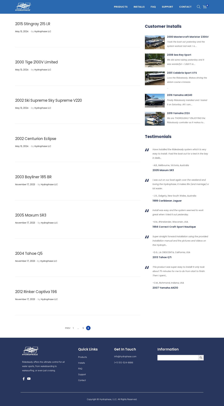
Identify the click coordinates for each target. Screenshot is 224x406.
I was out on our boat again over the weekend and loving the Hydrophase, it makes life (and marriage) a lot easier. (181, 184)
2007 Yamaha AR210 (165, 287)
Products (82, 357)
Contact (82, 380)
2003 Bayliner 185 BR (33, 176)
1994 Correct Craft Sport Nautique (174, 226)
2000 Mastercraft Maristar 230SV (188, 37)
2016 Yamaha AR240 (179, 95)
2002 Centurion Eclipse (35, 138)
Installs (81, 362)
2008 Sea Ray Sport (179, 55)
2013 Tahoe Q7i (162, 257)
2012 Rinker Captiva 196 (36, 291)
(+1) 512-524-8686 (123, 362)
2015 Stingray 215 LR (32, 23)
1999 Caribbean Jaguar (167, 200)
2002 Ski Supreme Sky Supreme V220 (48, 100)
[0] (204, 7)
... (187, 82)
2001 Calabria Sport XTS (182, 73)
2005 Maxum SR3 (30, 215)
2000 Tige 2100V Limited (36, 62)
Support (82, 374)
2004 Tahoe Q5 (29, 253)
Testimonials (158, 136)
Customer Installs (163, 26)
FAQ (80, 368)
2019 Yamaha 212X (178, 113)
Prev (67, 328)
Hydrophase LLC (42, 31)
